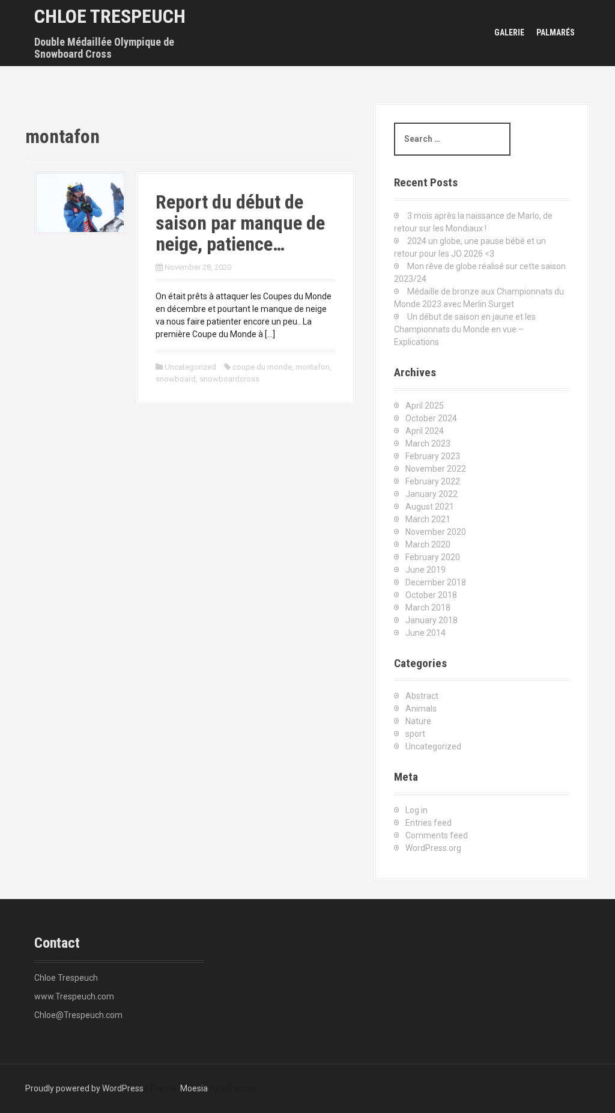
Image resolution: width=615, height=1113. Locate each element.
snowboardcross (229, 378)
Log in (416, 810)
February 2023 (432, 456)
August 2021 (429, 506)
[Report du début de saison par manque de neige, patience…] (80, 202)
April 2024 (424, 431)
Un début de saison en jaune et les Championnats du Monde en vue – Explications (465, 329)
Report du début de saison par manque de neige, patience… (240, 223)
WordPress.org (433, 848)
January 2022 (431, 494)
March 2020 (427, 544)
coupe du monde (262, 366)
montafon (312, 366)
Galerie (509, 32)
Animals (421, 708)
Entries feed (428, 823)
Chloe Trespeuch (110, 16)
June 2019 (425, 570)
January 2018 (431, 620)
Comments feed (436, 835)
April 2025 (424, 405)
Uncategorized (190, 366)
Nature (418, 721)
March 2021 (427, 519)
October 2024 (431, 418)
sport (415, 734)
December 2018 (435, 582)
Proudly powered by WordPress (84, 1088)
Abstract (421, 696)
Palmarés (555, 32)
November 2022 (435, 469)
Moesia (194, 1088)
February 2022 (432, 481)
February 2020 (432, 557)
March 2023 (427, 443)
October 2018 (431, 595)
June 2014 (425, 633)
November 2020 (435, 532)
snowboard (176, 378)
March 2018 (427, 607)
